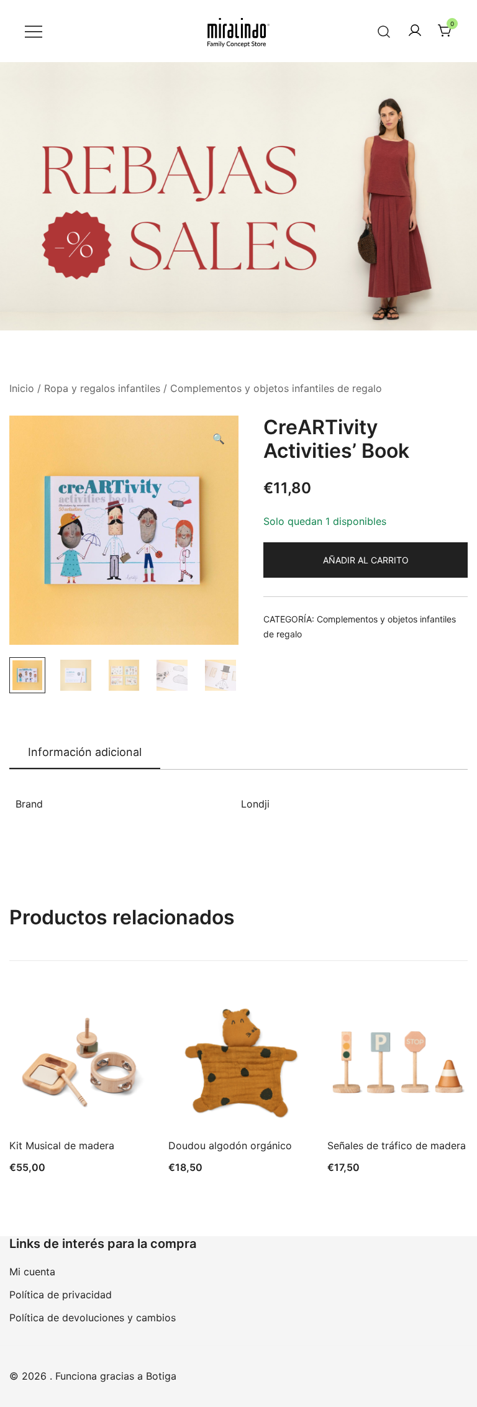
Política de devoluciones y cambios (92, 1317)
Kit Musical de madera (61, 1145)
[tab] (84, 753)
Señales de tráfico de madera (396, 1145)
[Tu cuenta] (414, 31)
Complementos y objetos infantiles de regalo (276, 388)
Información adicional (85, 751)
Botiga (161, 1376)
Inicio (21, 388)
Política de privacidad (60, 1294)
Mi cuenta (32, 1271)
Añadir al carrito (366, 560)
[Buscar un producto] (384, 30)
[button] (218, 438)
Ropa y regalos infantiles (102, 388)
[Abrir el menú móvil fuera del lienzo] (33, 31)
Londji (255, 804)
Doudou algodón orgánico (230, 1145)
